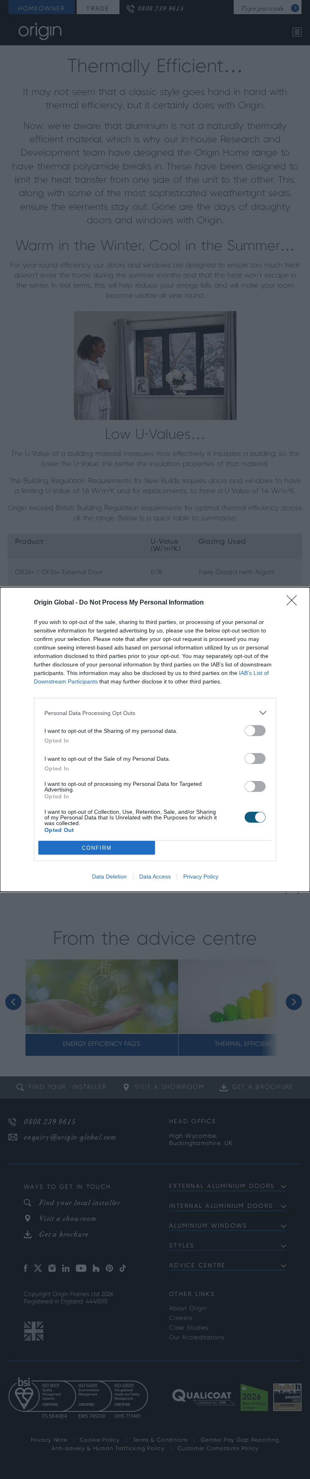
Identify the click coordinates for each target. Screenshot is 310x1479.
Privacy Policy (200, 876)
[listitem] (155, 713)
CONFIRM (97, 848)
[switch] (255, 730)
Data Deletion (109, 876)
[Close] (294, 603)
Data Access (155, 876)
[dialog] (155, 739)
